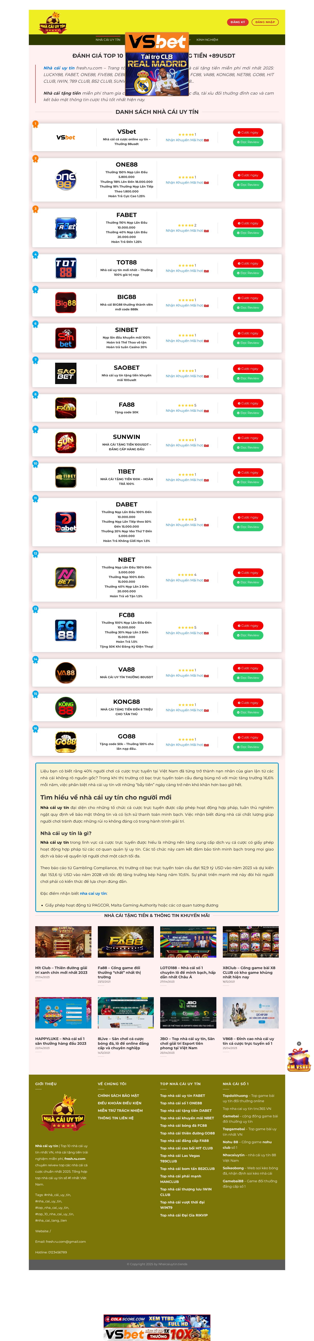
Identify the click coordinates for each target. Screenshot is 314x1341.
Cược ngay (249, 132)
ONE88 (195, 1103)
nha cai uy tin (241, 1109)
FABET (199, 1096)
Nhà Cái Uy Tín (108, 40)
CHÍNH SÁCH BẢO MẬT (118, 1096)
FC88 (202, 1126)
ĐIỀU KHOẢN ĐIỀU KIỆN (119, 1103)
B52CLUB (206, 1169)
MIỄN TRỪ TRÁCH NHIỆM (120, 1111)
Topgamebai (234, 1129)
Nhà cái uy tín (58, 67)
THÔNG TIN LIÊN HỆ (116, 1118)
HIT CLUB (204, 1148)
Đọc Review (250, 142)
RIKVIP (202, 1215)
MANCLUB (169, 1182)
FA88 (204, 1141)
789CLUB (168, 1161)
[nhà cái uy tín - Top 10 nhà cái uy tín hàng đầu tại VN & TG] (72, 22)
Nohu (227, 1142)
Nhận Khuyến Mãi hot (185, 140)
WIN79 (166, 1208)
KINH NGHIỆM (207, 40)
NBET (209, 1118)
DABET (205, 1111)
